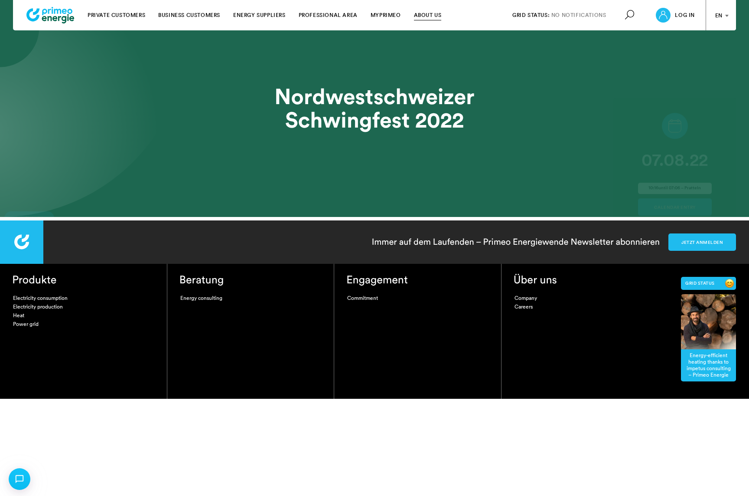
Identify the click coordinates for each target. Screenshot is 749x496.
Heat (18, 315)
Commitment (362, 298)
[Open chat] (19, 479)
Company (526, 298)
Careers (524, 306)
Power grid (26, 324)
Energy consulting (201, 298)
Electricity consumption (40, 298)
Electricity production (38, 306)
